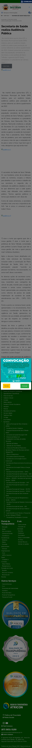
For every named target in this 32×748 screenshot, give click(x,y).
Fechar (6, 386)
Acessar (24, 386)
